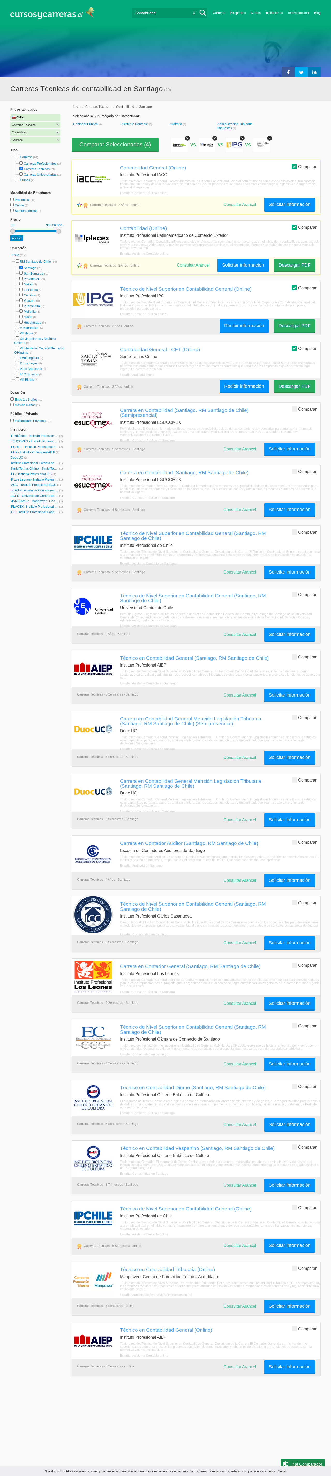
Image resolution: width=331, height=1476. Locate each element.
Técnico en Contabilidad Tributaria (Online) (167, 1269)
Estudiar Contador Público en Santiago (147, 440)
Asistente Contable (135, 124)
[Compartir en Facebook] (288, 72)
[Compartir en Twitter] (301, 72)
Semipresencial (26, 211)
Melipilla (30, 311)
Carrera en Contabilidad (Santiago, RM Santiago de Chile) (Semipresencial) (184, 412)
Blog (317, 13)
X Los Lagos (28, 363)
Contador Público (86, 124)
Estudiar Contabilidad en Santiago (144, 934)
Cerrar (282, 1471)
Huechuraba (32, 322)
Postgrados (238, 13)
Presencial (23, 200)
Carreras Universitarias (40, 174)
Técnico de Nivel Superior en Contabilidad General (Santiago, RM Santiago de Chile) (193, 535)
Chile (16, 255)
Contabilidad (125, 107)
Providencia (32, 279)
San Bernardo (33, 273)
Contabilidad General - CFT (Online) (160, 349)
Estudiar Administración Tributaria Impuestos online (156, 1295)
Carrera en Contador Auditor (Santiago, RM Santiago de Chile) (189, 843)
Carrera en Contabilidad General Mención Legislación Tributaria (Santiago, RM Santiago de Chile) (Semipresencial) (190, 721)
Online (20, 205)
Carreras (219, 13)
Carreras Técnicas (37, 169)
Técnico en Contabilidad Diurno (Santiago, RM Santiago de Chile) (193, 1087)
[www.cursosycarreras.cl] (55, 12)
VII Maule (26, 333)
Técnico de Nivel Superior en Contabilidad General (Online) (186, 289)
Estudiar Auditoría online (137, 375)
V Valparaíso (29, 328)
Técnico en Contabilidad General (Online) (166, 1330)
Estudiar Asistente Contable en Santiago (148, 563)
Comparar (307, 166)
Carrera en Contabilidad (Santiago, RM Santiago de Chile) (184, 472)
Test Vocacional (299, 13)
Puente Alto (32, 306)
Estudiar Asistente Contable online (144, 253)
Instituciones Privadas (33, 421)
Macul (28, 317)
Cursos (256, 13)
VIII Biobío (27, 380)
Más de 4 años (25, 405)
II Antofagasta (29, 358)
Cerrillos (30, 295)
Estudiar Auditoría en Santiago (141, 866)
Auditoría (176, 124)
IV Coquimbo (29, 374)
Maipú (28, 284)
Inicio (76, 107)
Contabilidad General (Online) (153, 167)
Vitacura (29, 301)
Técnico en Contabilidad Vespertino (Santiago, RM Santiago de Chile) (197, 1148)
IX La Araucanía (31, 369)
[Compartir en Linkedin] (314, 72)
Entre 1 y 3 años (26, 400)
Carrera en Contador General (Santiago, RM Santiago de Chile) (190, 966)
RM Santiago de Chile (35, 261)
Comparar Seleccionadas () (115, 144)
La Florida (31, 290)
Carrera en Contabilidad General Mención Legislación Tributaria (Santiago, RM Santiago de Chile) (190, 783)
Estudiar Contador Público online (143, 193)
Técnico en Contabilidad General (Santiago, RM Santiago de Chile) (194, 658)
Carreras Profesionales (40, 164)
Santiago (30, 268)
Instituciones (274, 13)
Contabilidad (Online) (143, 228)
